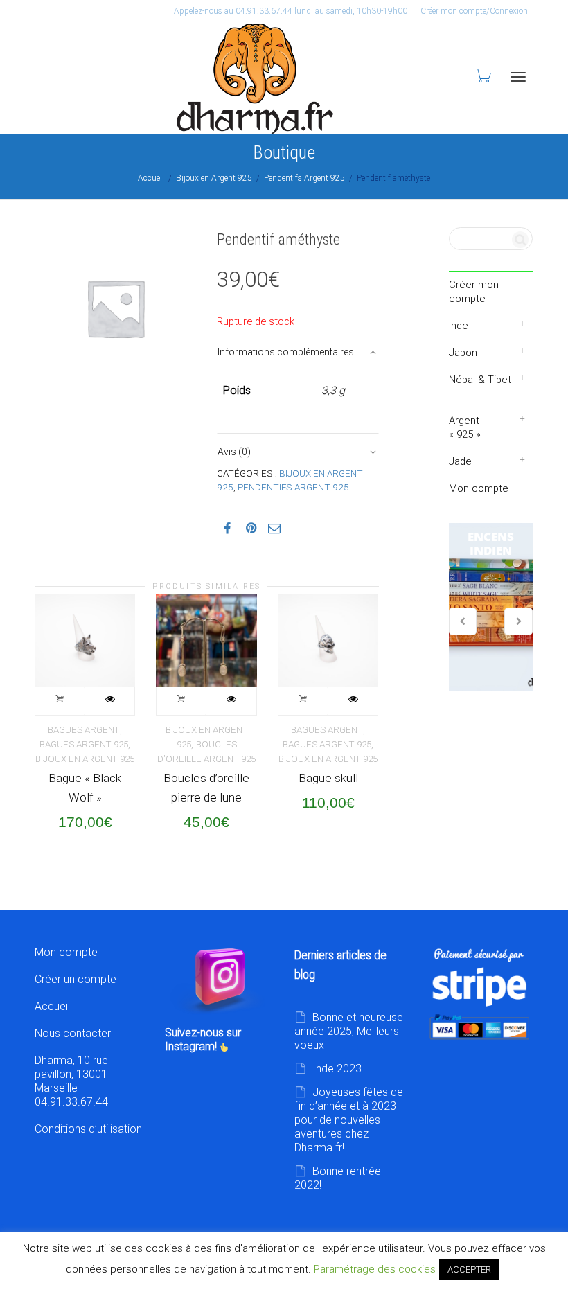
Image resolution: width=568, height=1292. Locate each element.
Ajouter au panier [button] (60, 701)
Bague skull (328, 778)
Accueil (151, 178)
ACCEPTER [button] (469, 1269)
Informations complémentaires (286, 351)
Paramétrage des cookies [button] (375, 1269)
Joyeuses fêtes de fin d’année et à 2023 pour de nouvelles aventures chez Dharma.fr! (348, 1120)
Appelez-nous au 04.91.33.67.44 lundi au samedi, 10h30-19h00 (290, 11)
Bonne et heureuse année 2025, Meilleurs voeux (348, 1031)
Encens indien (491, 607)
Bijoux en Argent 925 (214, 178)
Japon (463, 352)
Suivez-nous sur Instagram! (203, 1039)
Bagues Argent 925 (83, 744)
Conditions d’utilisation (88, 1128)
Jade (460, 461)
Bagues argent (84, 730)
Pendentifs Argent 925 (304, 178)
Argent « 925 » (465, 427)
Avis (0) (234, 451)
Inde (458, 325)
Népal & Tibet (480, 379)
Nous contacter (73, 1033)
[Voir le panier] (482, 75)
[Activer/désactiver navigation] (518, 77)
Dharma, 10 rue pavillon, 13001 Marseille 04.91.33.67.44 (71, 1081)
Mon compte (478, 488)
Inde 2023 (337, 1068)
